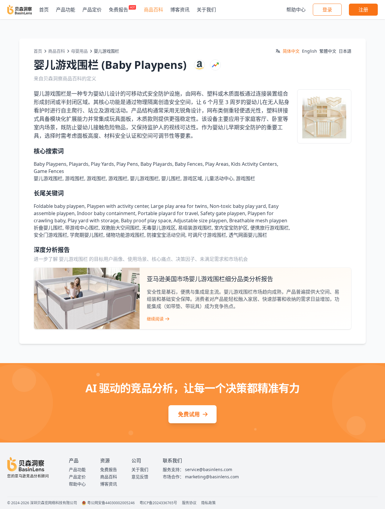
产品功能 (65, 9)
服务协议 (189, 503)
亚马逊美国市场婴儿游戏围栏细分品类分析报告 (210, 279)
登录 (327, 9)
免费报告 (118, 9)
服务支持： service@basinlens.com (197, 469)
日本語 (345, 51)
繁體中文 (327, 51)
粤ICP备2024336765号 (158, 503)
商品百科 (153, 9)
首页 (44, 9)
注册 (363, 9)
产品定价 (92, 9)
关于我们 (206, 9)
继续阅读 (155, 319)
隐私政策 (208, 503)
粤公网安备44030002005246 (111, 503)
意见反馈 (139, 477)
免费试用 (189, 414)
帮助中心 (296, 9)
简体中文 (291, 51)
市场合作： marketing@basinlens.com (201, 477)
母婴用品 (79, 51)
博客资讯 (179, 9)
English (309, 51)
